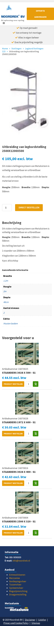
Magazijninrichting (18, 591)
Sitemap (35, 623)
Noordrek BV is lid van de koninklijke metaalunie (27, 609)
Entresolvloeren (17, 574)
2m (4, 291)
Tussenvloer (15, 584)
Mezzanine (14, 578)
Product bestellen (13, 384)
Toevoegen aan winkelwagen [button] (35, 384)
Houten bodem (10, 323)
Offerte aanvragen (40, 13)
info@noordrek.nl (21, 560)
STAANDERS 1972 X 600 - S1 (19, 422)
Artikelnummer (10, 368)
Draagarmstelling (17, 594)
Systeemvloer (16, 587)
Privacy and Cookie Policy (16, 623)
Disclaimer (30, 619)
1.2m (5, 280)
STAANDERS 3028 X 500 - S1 (19, 372)
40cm (6, 302)
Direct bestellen (29, 207)
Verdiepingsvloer (17, 581)
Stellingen (16, 48)
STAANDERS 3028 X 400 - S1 (19, 472)
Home (5, 48)
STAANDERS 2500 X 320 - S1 (19, 521)
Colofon (42, 619)
